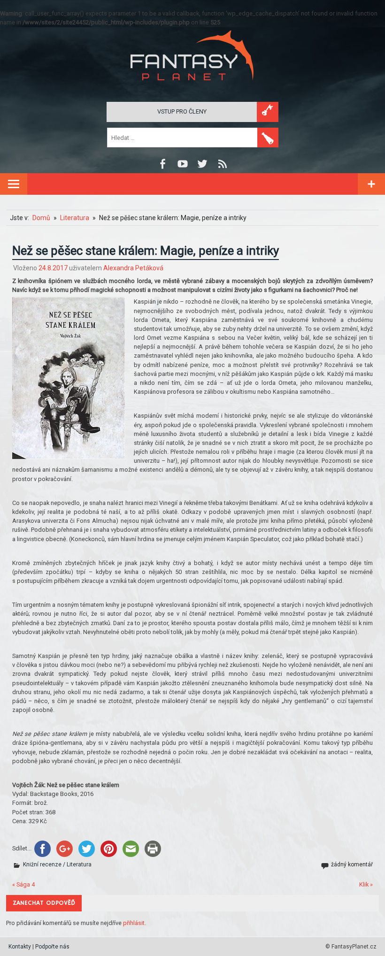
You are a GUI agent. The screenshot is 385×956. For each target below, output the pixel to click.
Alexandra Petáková (133, 268)
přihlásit (134, 922)
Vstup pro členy (182, 111)
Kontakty (19, 946)
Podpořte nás (52, 946)
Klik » (366, 884)
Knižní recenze (42, 864)
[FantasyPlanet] (192, 88)
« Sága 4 (23, 884)
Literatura (79, 864)
